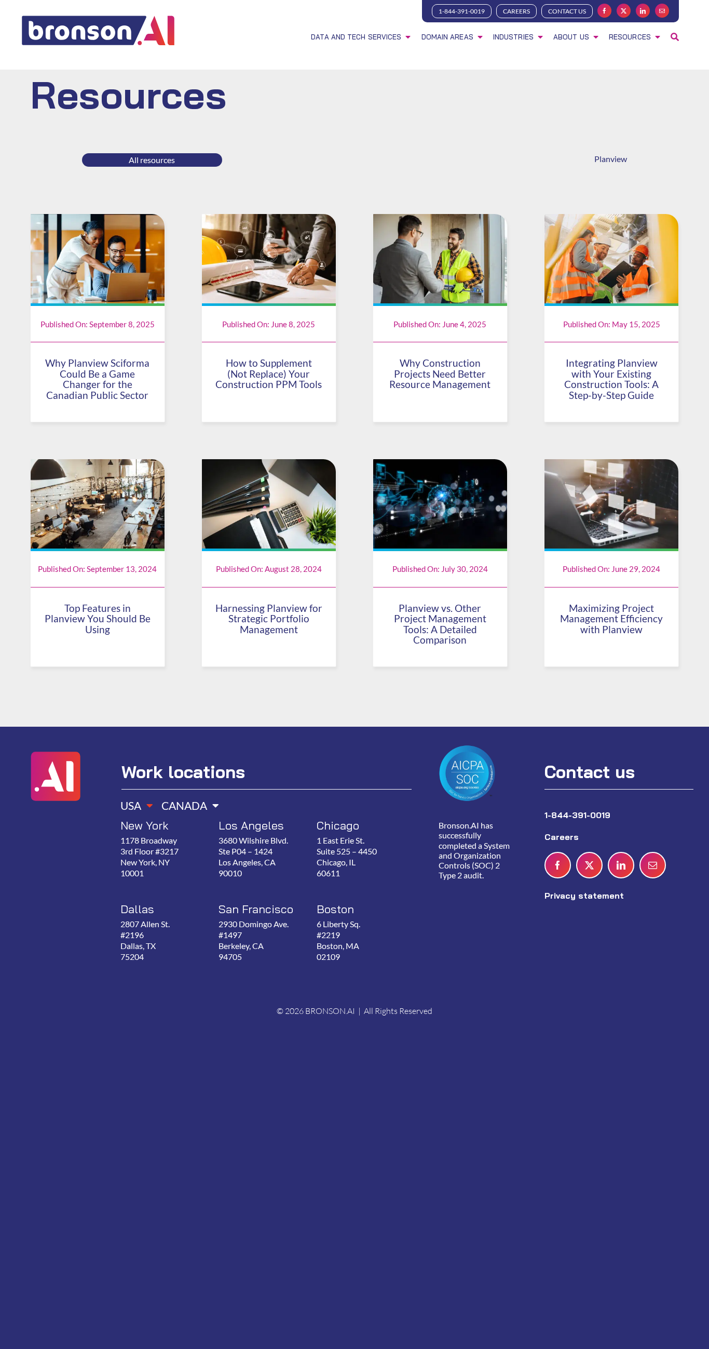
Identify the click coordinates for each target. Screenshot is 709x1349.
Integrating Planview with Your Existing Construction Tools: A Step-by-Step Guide (611, 379)
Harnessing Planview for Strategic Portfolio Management (268, 619)
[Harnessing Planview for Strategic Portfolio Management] (269, 465)
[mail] (662, 11)
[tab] (133, 802)
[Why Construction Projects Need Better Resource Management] (440, 220)
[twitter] (624, 11)
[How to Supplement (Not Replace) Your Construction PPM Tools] (269, 220)
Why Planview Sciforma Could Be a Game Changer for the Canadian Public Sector (97, 379)
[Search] (675, 38)
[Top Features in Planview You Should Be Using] (98, 465)
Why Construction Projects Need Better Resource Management (439, 373)
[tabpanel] (262, 902)
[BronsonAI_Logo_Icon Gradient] (55, 742)
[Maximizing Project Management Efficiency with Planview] (611, 465)
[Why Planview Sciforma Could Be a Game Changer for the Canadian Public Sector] (98, 220)
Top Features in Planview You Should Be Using (98, 619)
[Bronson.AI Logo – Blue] (98, 17)
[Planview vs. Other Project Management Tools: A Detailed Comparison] (440, 465)
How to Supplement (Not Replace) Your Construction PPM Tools (268, 373)
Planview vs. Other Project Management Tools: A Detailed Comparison (440, 624)
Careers (562, 837)
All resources (152, 160)
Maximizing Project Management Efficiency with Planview (611, 619)
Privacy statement (584, 895)
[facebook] (604, 11)
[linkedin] (643, 11)
